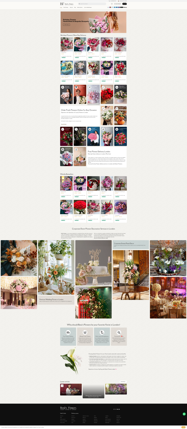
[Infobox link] (122, 1)
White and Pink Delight (78, 52)
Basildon (84, 419)
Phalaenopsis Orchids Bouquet (120, 191)
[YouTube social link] (118, 409)
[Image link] (68, 408)
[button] (184, 414)
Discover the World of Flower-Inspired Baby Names (116, 392)
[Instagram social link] (116, 409)
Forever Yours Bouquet (118, 52)
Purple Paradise (63, 191)
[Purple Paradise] (66, 183)
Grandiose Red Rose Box (78, 215)
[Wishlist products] (111, 4)
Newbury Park (119, 417)
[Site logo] (66, 3)
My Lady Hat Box (104, 215)
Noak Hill (118, 422)
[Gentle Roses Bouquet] (93, 68)
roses (125, 356)
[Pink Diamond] (93, 44)
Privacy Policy (62, 422)
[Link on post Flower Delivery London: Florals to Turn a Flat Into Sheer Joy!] (71, 389)
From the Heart (103, 52)
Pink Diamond (90, 52)
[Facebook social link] (113, 409)
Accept (183, 427)
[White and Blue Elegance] (67, 68)
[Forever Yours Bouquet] (120, 44)
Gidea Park (95, 420)
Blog (61, 417)
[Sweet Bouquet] (67, 44)
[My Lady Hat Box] (107, 207)
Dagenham (84, 420)
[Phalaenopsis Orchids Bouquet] (120, 183)
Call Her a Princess (77, 191)
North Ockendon (108, 420)
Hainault (118, 420)
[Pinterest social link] (119, 409)
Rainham (72, 419)
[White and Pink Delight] (80, 44)
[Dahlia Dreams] (107, 183)
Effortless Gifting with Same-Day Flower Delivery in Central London (93, 396)
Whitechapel (107, 422)
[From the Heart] (107, 44)
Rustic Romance (90, 191)
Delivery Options (62, 419)
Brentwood (73, 417)
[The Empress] (120, 207)
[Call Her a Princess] (107, 68)
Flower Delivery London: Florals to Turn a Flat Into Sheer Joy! (71, 393)
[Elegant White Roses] (80, 68)
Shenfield (95, 422)
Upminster (95, 419)
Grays (72, 422)
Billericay (84, 417)
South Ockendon (108, 419)
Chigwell (95, 417)
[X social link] (115, 409)
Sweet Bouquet (63, 52)
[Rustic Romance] (93, 183)
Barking (84, 422)
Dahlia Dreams (103, 191)
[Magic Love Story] (120, 68)
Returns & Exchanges (63, 420)
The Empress (117, 215)
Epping (106, 417)
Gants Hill (118, 419)
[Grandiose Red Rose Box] (80, 207)
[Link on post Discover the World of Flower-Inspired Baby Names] (116, 389)
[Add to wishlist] (72, 38)
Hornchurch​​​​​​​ (73, 420)
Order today (66, 24)
